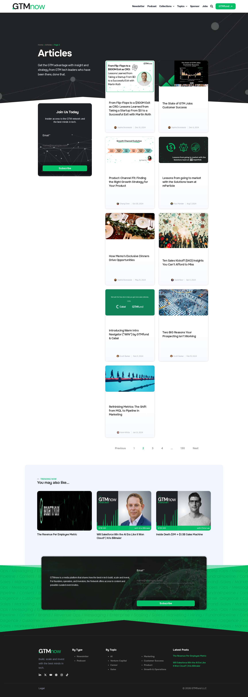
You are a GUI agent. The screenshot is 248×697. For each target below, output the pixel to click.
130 (183, 448)
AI (111, 656)
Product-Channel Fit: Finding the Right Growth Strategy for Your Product (128, 182)
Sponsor (194, 6)
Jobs (205, 6)
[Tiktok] (67, 675)
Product (148, 665)
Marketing (149, 656)
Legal (42, 688)
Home (40, 45)
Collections (165, 6)
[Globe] (56, 675)
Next (195, 448)
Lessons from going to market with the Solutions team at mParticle (181, 182)
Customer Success (154, 660)
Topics (180, 6)
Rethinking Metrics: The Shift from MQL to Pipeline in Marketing (127, 410)
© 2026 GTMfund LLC (195, 688)
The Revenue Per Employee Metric (57, 534)
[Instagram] (61, 675)
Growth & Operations (155, 669)
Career (114, 665)
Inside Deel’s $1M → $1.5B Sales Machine (179, 534)
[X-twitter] (45, 675)
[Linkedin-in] (40, 675)
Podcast (151, 6)
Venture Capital (118, 660)
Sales (113, 669)
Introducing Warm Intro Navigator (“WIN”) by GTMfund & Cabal (129, 334)
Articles (48, 45)
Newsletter (138, 6)
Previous (120, 448)
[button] (211, 6)
